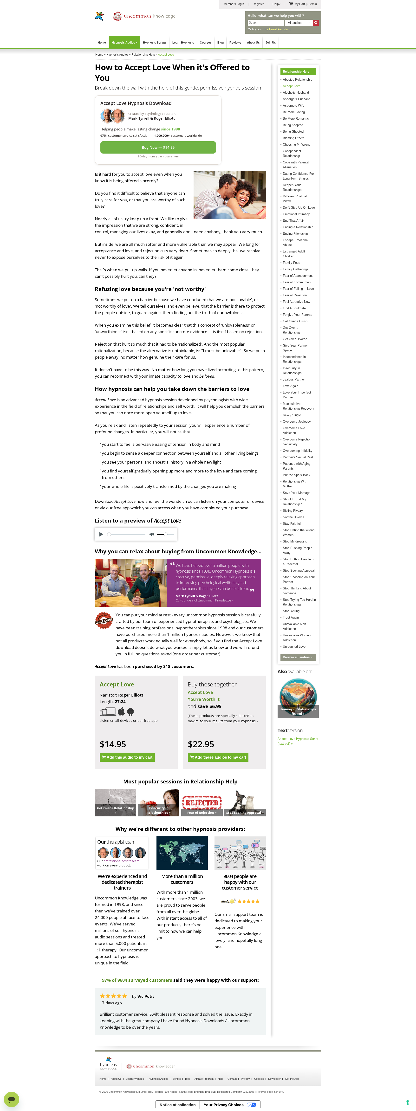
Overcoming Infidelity (297, 450)
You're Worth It (204, 699)
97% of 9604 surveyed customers (137, 980)
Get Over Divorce (295, 339)
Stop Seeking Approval (299, 570)
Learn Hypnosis (183, 42)
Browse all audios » (297, 657)
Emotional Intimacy (296, 214)
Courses (206, 42)
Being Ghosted (293, 131)
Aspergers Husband (296, 99)
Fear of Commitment (297, 282)
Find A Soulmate (294, 308)
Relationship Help (296, 71)
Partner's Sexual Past (298, 457)
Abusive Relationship (297, 79)
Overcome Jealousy (297, 421)
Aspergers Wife (293, 105)
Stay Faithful (292, 523)
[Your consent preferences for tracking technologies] (407, 1102)
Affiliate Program (204, 1078)
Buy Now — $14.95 (158, 147)
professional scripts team (121, 861)
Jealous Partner (294, 379)
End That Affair (293, 220)
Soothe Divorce (293, 517)
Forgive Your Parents (297, 315)
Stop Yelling (291, 611)
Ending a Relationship (298, 227)
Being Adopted (293, 125)
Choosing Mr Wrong (296, 144)
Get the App (292, 1078)
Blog (220, 42)
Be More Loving (294, 112)
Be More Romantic (296, 118)
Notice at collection (178, 1104)
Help (220, 1078)
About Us (253, 42)
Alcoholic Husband (296, 92)
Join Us (271, 42)
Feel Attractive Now (296, 302)
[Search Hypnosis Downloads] (316, 23)
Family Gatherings (295, 269)
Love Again (290, 386)
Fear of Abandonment (298, 276)
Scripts (177, 1078)
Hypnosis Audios (123, 42)
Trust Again (291, 617)
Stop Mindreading (295, 541)
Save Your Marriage (296, 493)
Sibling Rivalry (293, 510)
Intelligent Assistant (277, 29)
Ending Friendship (295, 233)
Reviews (235, 42)
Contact (232, 1078)
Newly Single (292, 415)
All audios (295, 23)
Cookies (259, 1078)
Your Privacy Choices (224, 1104)
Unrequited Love (294, 646)
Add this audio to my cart (129, 757)
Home (102, 42)
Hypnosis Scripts (155, 42)
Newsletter (274, 1078)
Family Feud (291, 263)
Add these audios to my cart (220, 757)
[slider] (126, 534)
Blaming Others (294, 138)
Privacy (245, 1078)
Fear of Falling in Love (298, 289)
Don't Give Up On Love (299, 207)
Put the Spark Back (296, 475)
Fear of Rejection (295, 295)
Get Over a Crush (295, 321)
